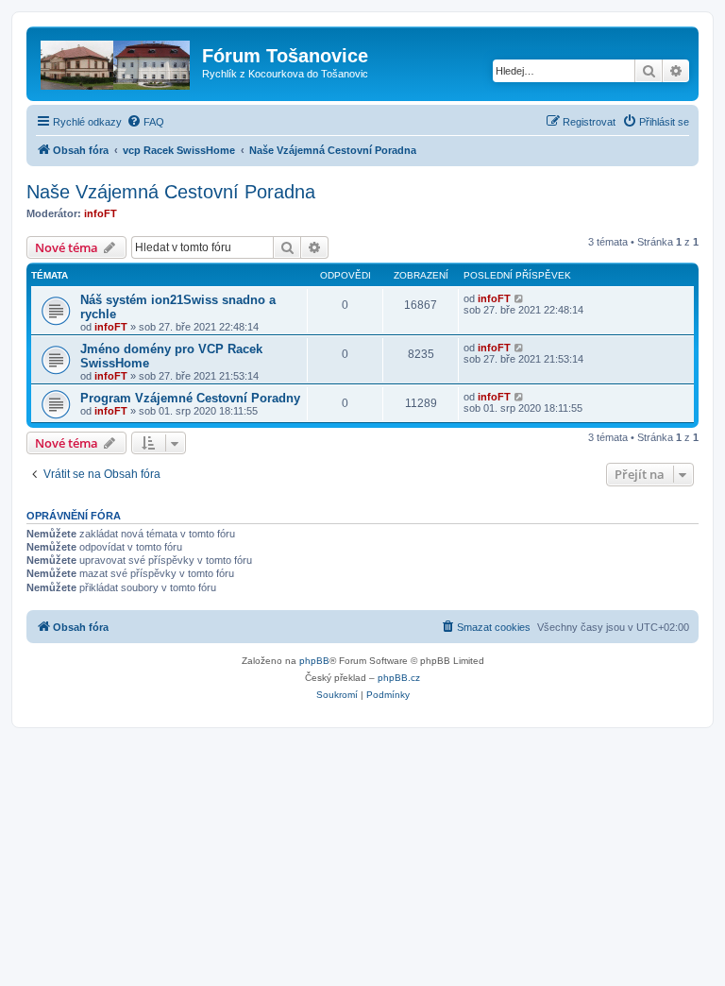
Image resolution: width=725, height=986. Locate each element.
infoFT (100, 213)
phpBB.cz (399, 677)
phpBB (314, 660)
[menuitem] (145, 121)
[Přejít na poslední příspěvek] (520, 298)
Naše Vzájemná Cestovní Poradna (170, 191)
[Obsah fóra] (116, 61)
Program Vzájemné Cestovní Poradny (190, 398)
